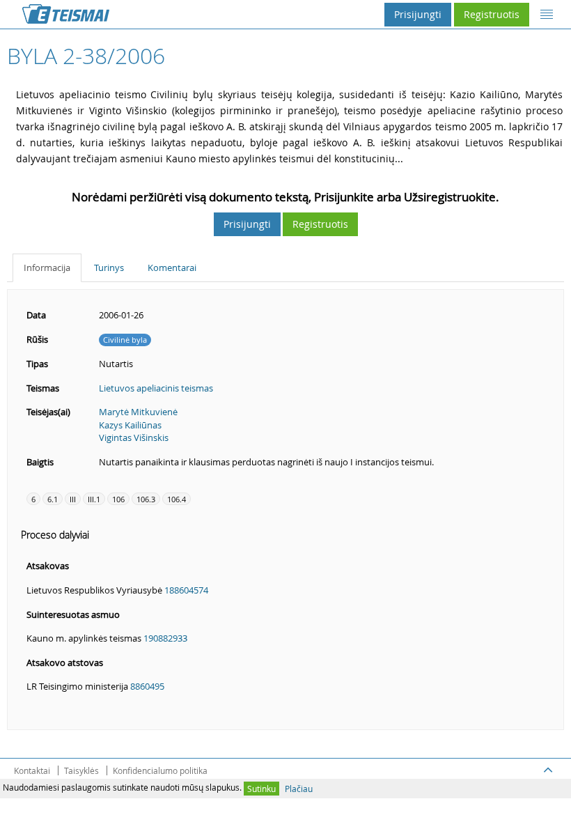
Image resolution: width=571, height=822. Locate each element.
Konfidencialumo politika (160, 770)
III (73, 499)
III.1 (94, 499)
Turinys (109, 267)
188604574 (186, 590)
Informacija (47, 267)
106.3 (145, 499)
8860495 (147, 686)
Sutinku (261, 788)
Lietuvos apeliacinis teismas (156, 388)
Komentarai (172, 267)
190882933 (165, 638)
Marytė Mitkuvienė (138, 411)
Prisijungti (417, 14)
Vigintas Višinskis (134, 437)
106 (118, 499)
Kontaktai (32, 770)
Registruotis (491, 14)
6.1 (52, 499)
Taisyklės (81, 770)
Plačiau (299, 788)
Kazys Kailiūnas (130, 425)
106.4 (176, 499)
